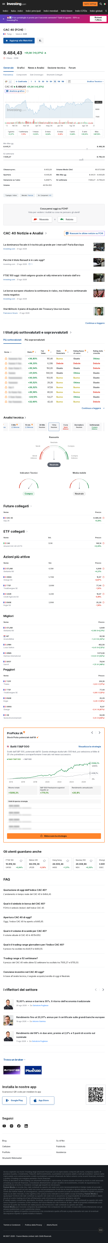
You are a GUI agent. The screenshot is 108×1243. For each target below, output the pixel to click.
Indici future (66, 11)
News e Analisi (36, 67)
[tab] (15, 427)
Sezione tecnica (56, 67)
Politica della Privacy (33, 1225)
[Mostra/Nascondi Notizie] (69, 81)
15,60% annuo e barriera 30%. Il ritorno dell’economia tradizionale (53, 1001)
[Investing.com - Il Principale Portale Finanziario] (16, 4)
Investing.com (9, 249)
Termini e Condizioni (11, 1225)
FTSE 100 (10, 860)
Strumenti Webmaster (12, 1158)
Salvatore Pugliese (40, 1005)
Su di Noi (60, 1140)
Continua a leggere (95, 323)
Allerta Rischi (52, 1225)
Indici (5, 11)
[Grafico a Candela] (6, 81)
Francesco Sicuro (10, 313)
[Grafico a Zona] (10, 81)
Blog (4, 1140)
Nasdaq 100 (81, 860)
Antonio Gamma (39, 1021)
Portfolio (6, 1152)
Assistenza (61, 1152)
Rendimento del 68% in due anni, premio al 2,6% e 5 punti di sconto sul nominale (55, 1035)
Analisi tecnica (13, 417)
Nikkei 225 (33, 860)
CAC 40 (9, 518)
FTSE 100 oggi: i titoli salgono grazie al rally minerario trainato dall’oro (41, 275)
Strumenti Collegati (54, 75)
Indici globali (96, 11)
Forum (72, 67)
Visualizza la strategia (89, 746)
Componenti (21, 75)
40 (50, 195)
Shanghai (103, 860)
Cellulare (6, 1146)
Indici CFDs (81, 11)
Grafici (21, 67)
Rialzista (69, 219)
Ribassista (44, 219)
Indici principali (33, 11)
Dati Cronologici (36, 75)
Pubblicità (60, 1146)
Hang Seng (57, 860)
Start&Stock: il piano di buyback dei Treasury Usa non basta (36, 309)
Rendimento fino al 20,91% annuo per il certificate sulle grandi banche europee (60, 1017)
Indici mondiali (51, 11)
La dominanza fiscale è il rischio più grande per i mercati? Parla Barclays (43, 244)
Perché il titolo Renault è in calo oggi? (24, 260)
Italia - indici (17, 11)
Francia (30, 195)
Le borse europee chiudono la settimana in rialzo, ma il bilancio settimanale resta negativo (45, 292)
